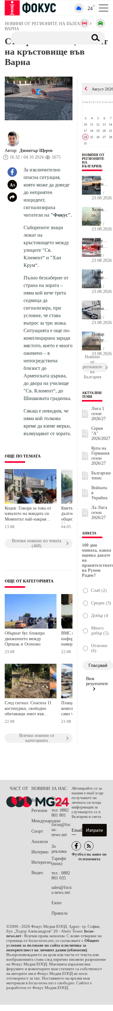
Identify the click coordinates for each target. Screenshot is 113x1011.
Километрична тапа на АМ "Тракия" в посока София (100, 181)
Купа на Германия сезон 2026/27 (100, 456)
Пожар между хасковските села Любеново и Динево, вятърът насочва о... (100, 337)
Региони (39, 810)
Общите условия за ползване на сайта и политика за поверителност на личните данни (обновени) (52, 945)
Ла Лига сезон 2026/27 (99, 512)
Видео (37, 872)
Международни (41, 821)
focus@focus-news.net (61, 829)
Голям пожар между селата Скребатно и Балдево (100, 275)
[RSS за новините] (89, 846)
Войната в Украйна (99, 492)
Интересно (41, 862)
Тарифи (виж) (58, 861)
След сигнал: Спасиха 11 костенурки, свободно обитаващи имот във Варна (28, 709)
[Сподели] (12, 197)
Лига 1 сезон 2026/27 (98, 413)
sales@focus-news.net (61, 890)
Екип (56, 902)
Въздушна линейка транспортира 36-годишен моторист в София (100, 243)
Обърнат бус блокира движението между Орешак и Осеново (25, 638)
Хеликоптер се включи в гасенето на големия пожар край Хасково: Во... (100, 212)
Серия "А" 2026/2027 (100, 433)
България (40, 800)
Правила (59, 913)
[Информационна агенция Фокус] (76, 846)
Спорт (37, 831)
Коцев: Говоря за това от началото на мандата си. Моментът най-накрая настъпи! (28, 514)
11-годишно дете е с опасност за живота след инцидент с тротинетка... (100, 306)
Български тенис (101, 475)
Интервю (39, 852)
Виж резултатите (97, 681)
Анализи (39, 841)
